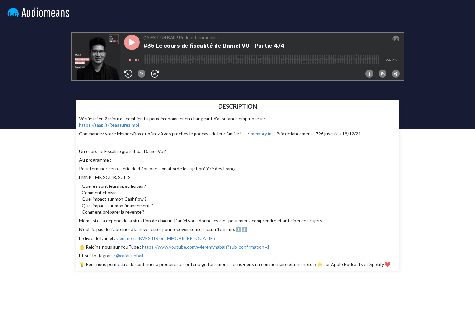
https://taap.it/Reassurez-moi (109, 125)
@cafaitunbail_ (130, 255)
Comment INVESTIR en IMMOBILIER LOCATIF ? (166, 238)
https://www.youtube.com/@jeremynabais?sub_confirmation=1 (205, 247)
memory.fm (262, 133)
